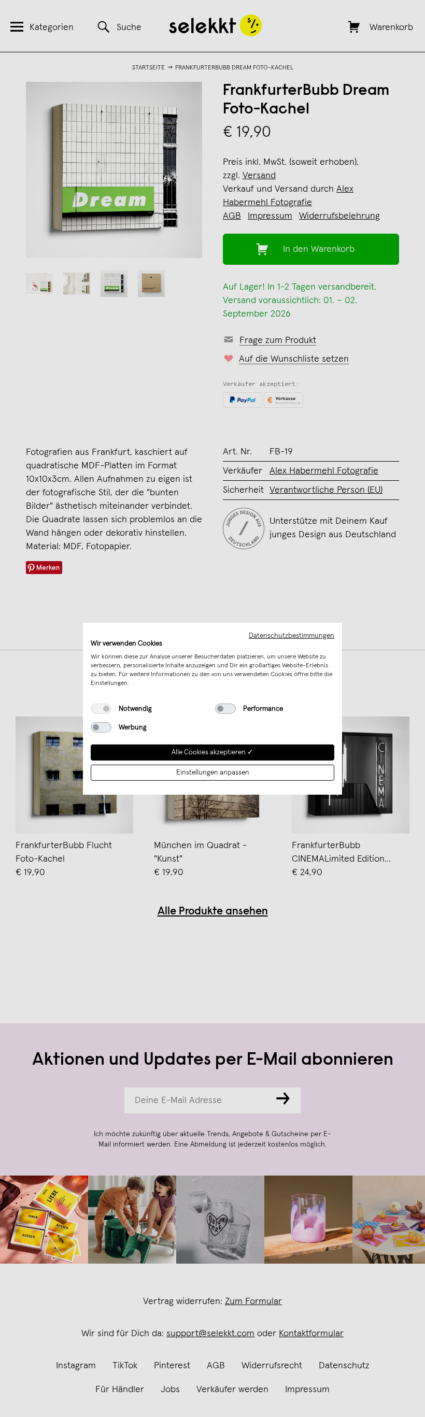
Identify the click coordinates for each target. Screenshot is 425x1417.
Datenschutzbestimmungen (291, 635)
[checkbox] (101, 709)
